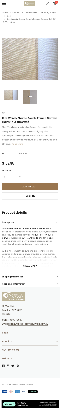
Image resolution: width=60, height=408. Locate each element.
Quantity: (6, 170)
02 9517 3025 (15, 320)
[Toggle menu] (4, 3)
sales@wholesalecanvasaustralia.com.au (28, 323)
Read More (17, 143)
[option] (30, 59)
